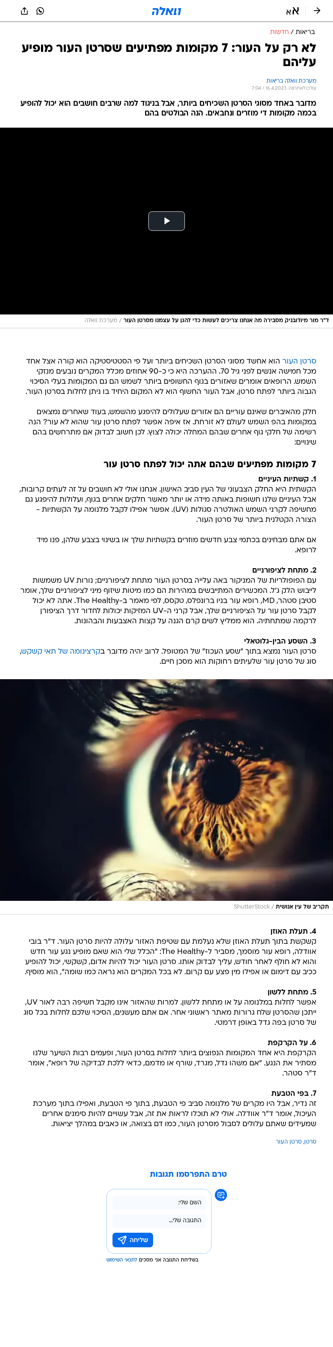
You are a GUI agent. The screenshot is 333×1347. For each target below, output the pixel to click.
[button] (292, 11)
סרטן (310, 1142)
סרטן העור (299, 362)
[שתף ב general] (24, 10)
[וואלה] (166, 11)
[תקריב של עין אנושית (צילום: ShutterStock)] (166, 797)
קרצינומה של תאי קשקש (61, 652)
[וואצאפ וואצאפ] (40, 11)
